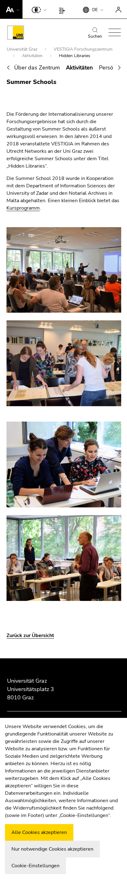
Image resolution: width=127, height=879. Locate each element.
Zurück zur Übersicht (30, 635)
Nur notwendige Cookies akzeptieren (52, 849)
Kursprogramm (23, 208)
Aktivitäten (33, 56)
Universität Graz (23, 49)
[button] (11, 9)
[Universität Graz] (15, 33)
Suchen (95, 36)
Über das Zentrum (37, 67)
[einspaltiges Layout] (63, 9)
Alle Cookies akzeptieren (39, 832)
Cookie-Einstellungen (35, 865)
